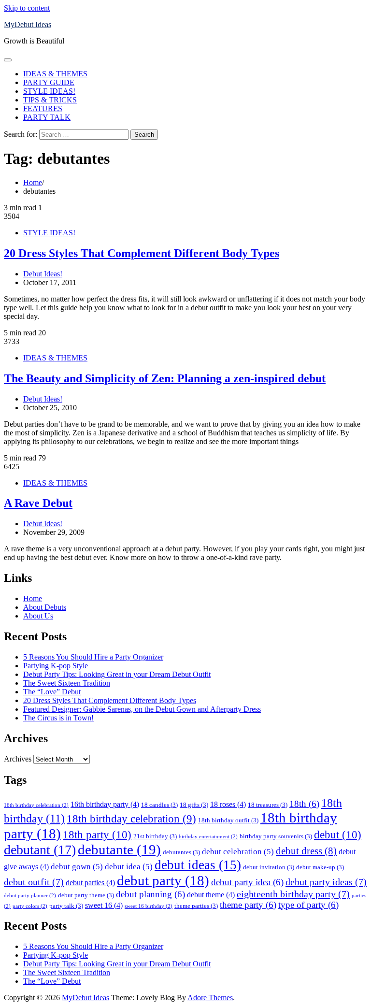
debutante (119, 849)
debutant (40, 849)
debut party (163, 880)
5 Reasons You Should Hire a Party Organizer (93, 657)
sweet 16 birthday (148, 906)
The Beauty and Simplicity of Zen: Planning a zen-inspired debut (165, 378)
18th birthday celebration (131, 819)
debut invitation (268, 867)
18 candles (159, 804)
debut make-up (320, 867)
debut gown (77, 866)
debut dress (306, 851)
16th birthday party (105, 804)
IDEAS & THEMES (55, 74)
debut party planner (30, 895)
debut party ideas (326, 882)
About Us (38, 616)
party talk (66, 905)
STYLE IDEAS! (49, 91)
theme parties (196, 905)
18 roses (228, 804)
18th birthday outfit (228, 820)
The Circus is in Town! (58, 718)
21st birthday (155, 836)
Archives (17, 759)
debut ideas (198, 865)
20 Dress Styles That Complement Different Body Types (141, 253)
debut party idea (247, 882)
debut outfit (34, 882)
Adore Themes (210, 997)
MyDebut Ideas (27, 24)
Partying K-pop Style (55, 665)
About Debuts (44, 607)
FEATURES (42, 108)
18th (304, 804)
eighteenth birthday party (293, 894)
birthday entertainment (208, 836)
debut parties (90, 882)
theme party (248, 905)
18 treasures (267, 804)
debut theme (211, 895)
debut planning (150, 894)
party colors (30, 906)
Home (32, 598)
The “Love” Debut (52, 692)
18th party (97, 834)
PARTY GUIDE (48, 82)
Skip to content (27, 8)
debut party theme (86, 895)
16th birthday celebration (36, 805)
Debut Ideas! (42, 274)
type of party (308, 905)
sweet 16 (104, 905)
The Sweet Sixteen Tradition (66, 683)
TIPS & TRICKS (50, 100)
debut (337, 834)
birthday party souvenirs (276, 836)
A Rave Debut (38, 503)
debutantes (181, 852)
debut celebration (238, 851)
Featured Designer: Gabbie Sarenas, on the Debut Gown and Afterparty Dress (142, 709)
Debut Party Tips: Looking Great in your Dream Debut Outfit (117, 674)
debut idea (129, 866)
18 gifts (194, 804)
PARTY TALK (47, 117)
